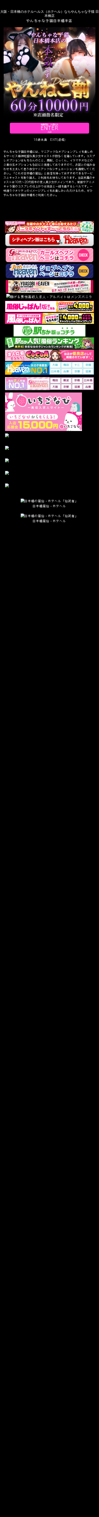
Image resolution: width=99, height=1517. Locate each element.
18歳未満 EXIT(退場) (49, 139)
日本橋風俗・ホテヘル (49, 506)
